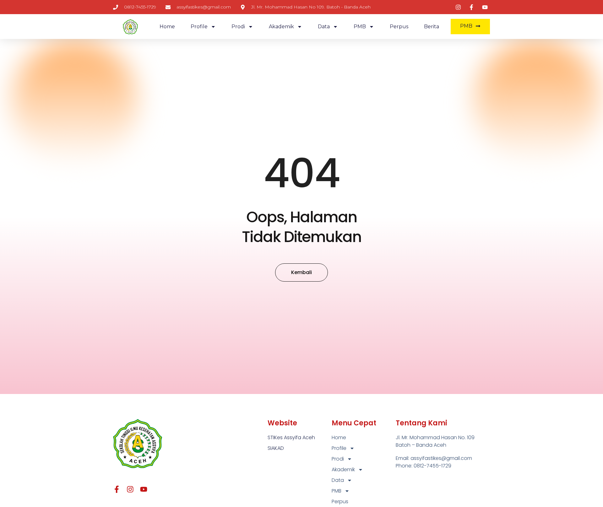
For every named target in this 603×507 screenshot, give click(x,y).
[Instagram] (130, 489)
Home (167, 27)
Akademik (281, 27)
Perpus (399, 27)
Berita (431, 27)
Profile (199, 27)
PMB (360, 27)
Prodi (238, 27)
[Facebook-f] (116, 489)
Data (324, 27)
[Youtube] (143, 489)
